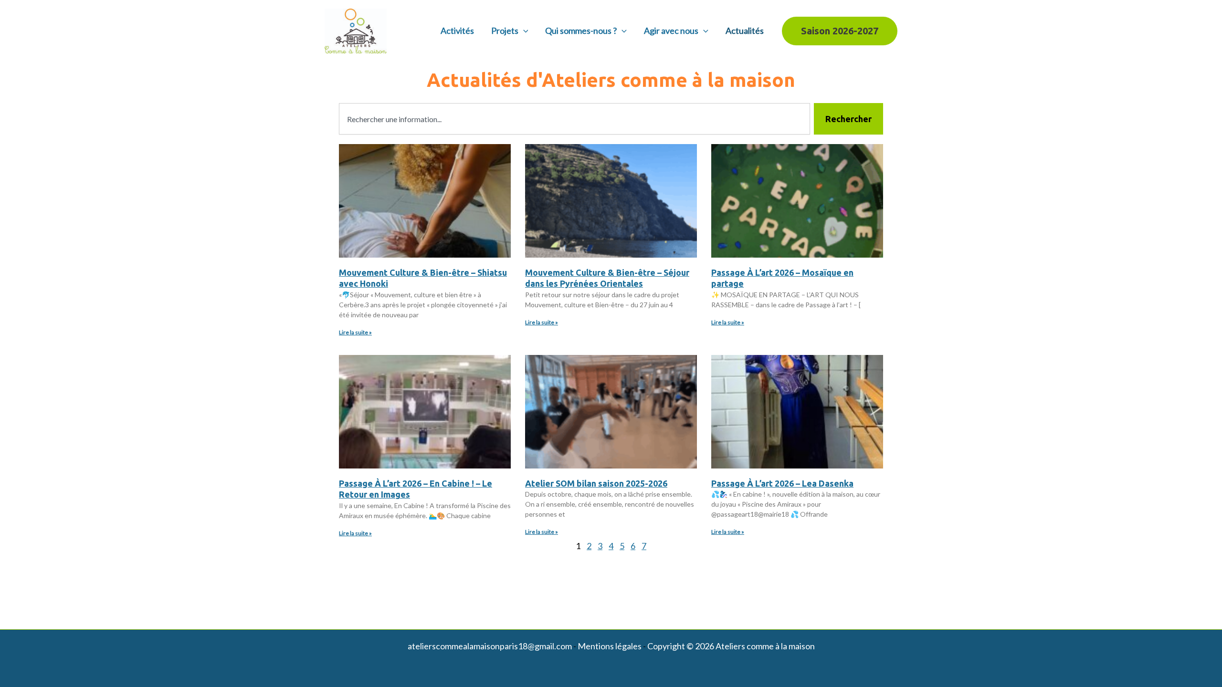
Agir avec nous (671, 30)
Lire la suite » (355, 332)
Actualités (745, 30)
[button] (523, 31)
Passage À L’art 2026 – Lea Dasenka (782, 483)
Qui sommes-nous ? (581, 30)
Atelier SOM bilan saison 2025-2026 (596, 483)
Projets (504, 30)
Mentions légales (610, 646)
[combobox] (574, 119)
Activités (457, 30)
